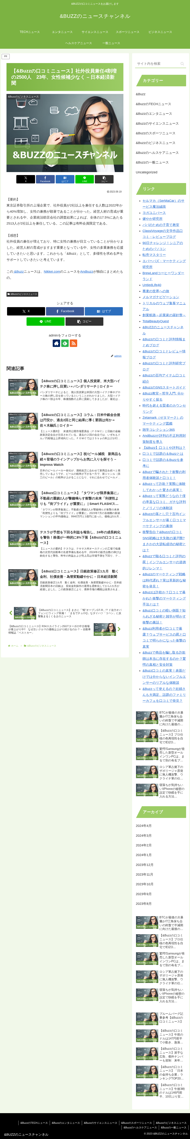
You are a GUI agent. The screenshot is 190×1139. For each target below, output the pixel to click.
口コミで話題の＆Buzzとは (162, 454)
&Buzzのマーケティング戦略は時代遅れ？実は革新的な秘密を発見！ (164, 580)
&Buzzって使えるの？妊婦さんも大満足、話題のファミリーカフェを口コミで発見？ (164, 695)
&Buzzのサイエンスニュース (100, 1122)
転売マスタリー (154, 255)
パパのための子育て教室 (160, 225)
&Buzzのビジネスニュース (24, 294)
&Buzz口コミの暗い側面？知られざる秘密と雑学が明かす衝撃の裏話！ (164, 616)
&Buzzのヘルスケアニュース (140, 1127)
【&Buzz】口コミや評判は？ (164, 448)
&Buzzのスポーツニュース (136, 1122)
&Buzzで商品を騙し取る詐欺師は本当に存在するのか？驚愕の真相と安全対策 (164, 659)
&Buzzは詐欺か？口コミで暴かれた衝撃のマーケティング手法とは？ (164, 598)
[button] (104, 179)
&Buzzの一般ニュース (173, 1127)
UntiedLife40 (151, 285)
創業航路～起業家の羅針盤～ (164, 315)
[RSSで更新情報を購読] (73, 343)
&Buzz (18, 271)
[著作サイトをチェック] (56, 343)
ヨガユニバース (154, 213)
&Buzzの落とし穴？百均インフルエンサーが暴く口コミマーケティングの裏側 (164, 520)
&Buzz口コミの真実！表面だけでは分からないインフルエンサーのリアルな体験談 (164, 677)
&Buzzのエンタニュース (66, 1122)
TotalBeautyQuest (155, 321)
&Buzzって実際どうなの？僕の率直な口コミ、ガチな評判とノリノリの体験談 (164, 502)
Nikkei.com (52, 271)
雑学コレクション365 (158, 430)
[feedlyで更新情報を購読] (65, 343)
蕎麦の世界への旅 (155, 291)
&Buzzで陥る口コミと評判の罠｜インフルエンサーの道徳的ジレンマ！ (164, 562)
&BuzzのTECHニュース (34, 1122)
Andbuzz (86, 271)
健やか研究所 (152, 219)
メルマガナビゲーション (160, 297)
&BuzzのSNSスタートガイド (164, 387)
